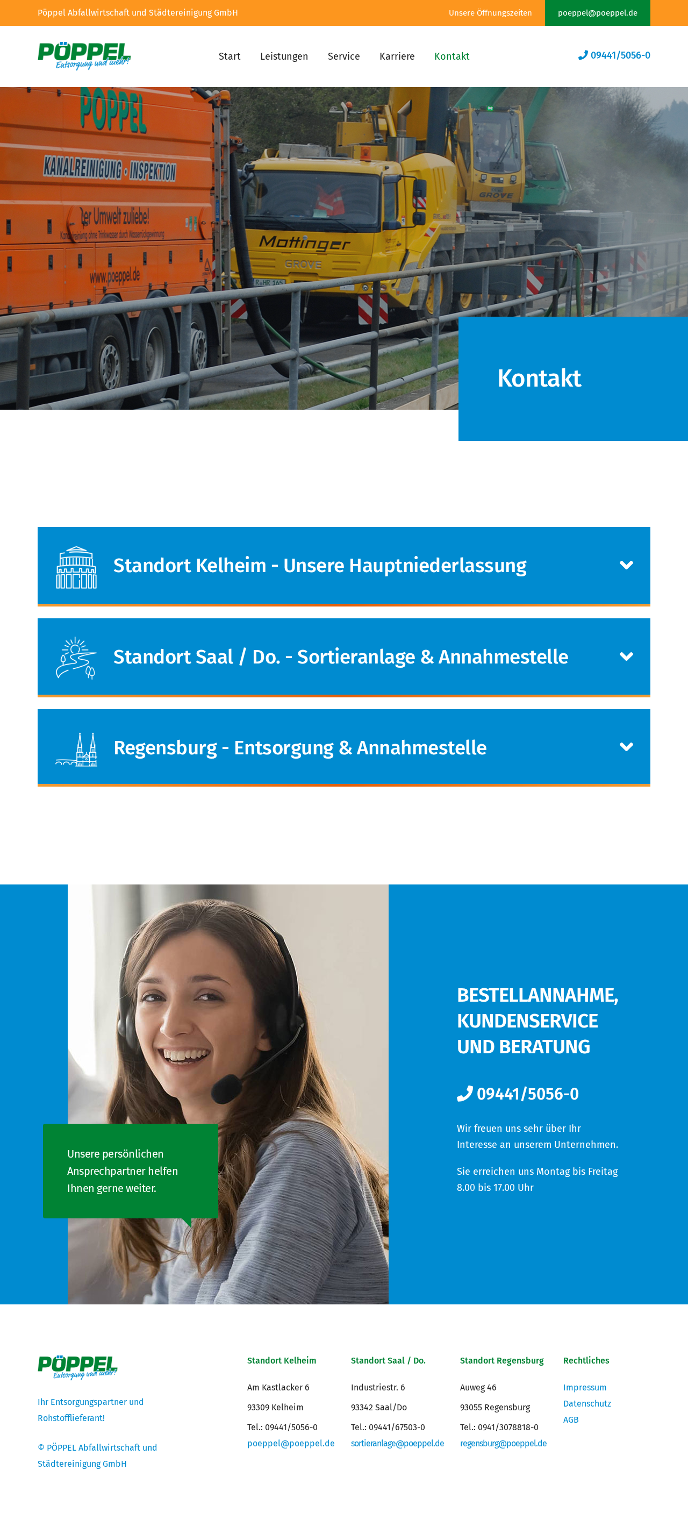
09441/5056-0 (619, 55)
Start (230, 56)
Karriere (397, 56)
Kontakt (452, 56)
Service (344, 56)
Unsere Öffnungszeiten (490, 13)
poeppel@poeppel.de (597, 13)
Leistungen (284, 56)
